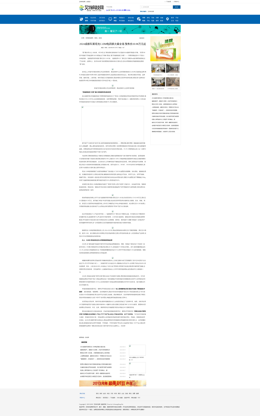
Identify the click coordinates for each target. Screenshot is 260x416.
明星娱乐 (122, 17)
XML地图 (120, 397)
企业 (172, 20)
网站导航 (82, 393)
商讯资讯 (131, 20)
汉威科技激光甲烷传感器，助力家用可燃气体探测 (96, 367)
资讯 (95, 38)
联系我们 (105, 397)
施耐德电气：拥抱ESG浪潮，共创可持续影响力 (95, 350)
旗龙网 (87, 337)
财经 (101, 393)
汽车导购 (93, 20)
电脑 (152, 20)
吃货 (177, 20)
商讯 (130, 393)
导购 (152, 17)
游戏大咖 (131, 17)
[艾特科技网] (91, 11)
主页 (82, 38)
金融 (161, 17)
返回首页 (141, 38)
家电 (148, 17)
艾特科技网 (151, 11)
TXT (139, 397)
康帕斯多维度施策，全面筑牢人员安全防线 (163, 131)
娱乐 (104, 393)
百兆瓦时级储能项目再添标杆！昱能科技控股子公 (165, 128)
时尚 (115, 393)
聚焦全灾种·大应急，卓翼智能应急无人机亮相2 (95, 353)
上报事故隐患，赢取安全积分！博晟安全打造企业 (96, 356)
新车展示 (102, 20)
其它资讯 (102, 17)
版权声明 (127, 397)
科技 (108, 393)
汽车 (112, 393)
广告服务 (112, 397)
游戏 (126, 393)
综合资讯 (93, 17)
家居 (172, 17)
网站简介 (98, 397)
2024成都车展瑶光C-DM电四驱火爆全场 (92, 347)
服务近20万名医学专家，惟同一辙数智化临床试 (95, 373)
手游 (177, 17)
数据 (161, 20)
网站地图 (134, 397)
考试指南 (122, 20)
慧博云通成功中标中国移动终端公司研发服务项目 (96, 364)
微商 (157, 20)
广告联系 (168, 1)
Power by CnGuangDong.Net (115, 404)
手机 (148, 20)
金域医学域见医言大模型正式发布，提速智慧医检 (96, 376)
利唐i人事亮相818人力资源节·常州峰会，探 (93, 370)
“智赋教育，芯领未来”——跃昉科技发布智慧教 (95, 359)
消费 (157, 17)
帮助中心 (176, 1)
